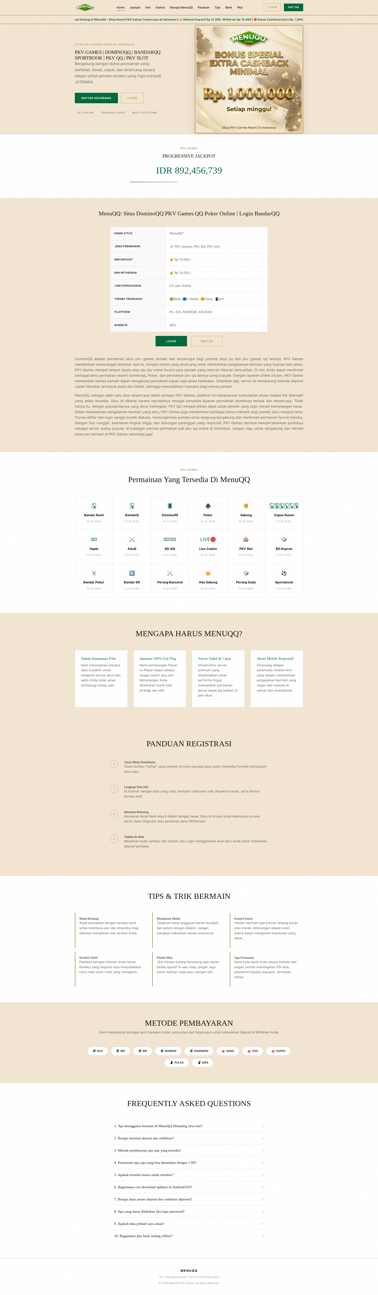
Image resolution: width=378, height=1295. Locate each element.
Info (148, 7)
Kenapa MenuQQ (181, 7)
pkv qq (191, 428)
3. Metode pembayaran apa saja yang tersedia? (147, 1150)
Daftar (293, 7)
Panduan (204, 7)
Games (160, 7)
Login (272, 7)
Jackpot (135, 7)
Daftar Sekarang (96, 98)
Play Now (94, 521)
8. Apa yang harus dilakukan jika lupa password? (149, 1211)
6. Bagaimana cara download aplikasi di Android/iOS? (153, 1187)
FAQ (240, 7)
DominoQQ (84, 359)
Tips (217, 7)
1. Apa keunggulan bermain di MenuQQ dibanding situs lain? (158, 1126)
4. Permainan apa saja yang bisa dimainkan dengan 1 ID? (155, 1163)
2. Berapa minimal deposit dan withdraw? (144, 1138)
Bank (228, 7)
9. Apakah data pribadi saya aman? (139, 1224)
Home (121, 7)
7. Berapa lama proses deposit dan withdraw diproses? (153, 1199)
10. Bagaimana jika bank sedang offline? (143, 1236)
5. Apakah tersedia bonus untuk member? (143, 1175)
